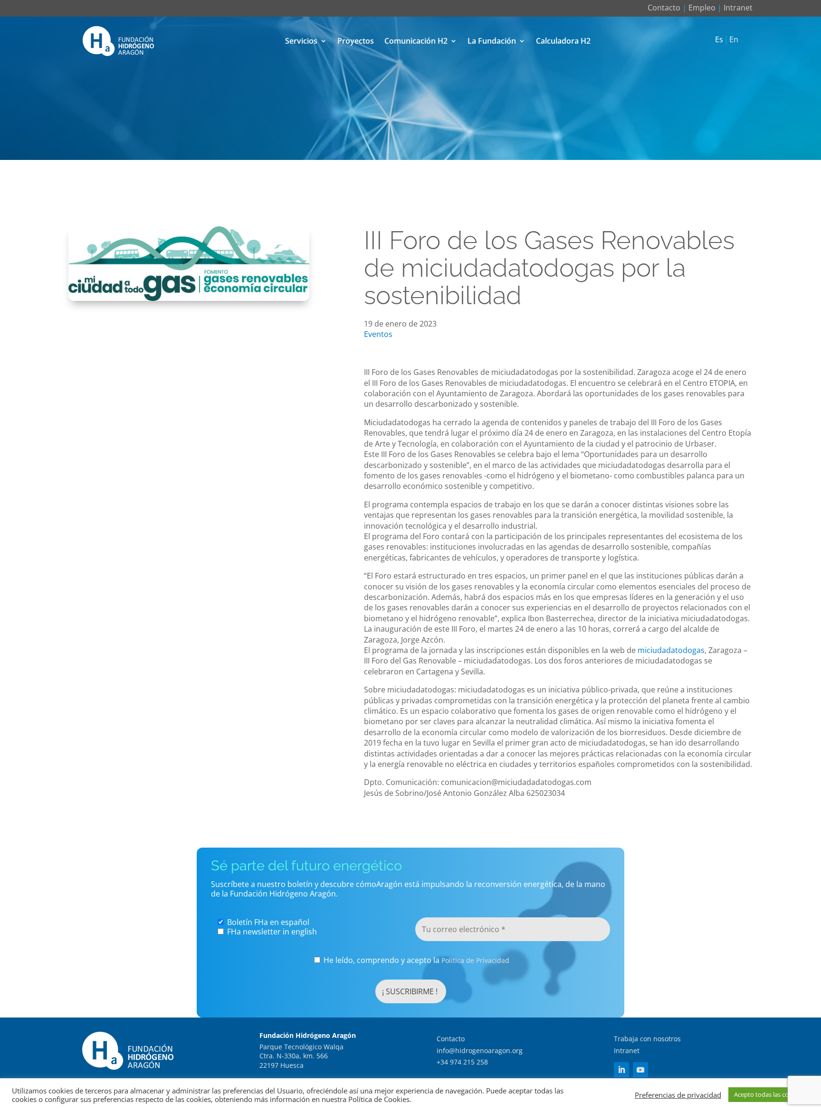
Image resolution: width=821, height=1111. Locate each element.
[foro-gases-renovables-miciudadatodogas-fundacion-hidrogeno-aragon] (188, 298)
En (733, 40)
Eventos (378, 334)
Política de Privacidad (475, 960)
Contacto (664, 7)
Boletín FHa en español (267, 922)
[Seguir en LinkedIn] (621, 1069)
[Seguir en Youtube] (640, 1069)
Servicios (301, 41)
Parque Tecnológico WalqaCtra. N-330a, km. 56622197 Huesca (301, 1056)
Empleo (702, 7)
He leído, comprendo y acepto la (415, 960)
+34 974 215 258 (462, 1061)
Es (719, 40)
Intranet (738, 7)
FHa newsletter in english (271, 931)
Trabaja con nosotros (647, 1038)
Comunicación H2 (416, 41)
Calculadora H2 (563, 41)
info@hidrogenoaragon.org (480, 1050)
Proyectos (355, 41)
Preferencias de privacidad (678, 1095)
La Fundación (492, 41)
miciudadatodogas (671, 650)
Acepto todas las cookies (768, 1094)
